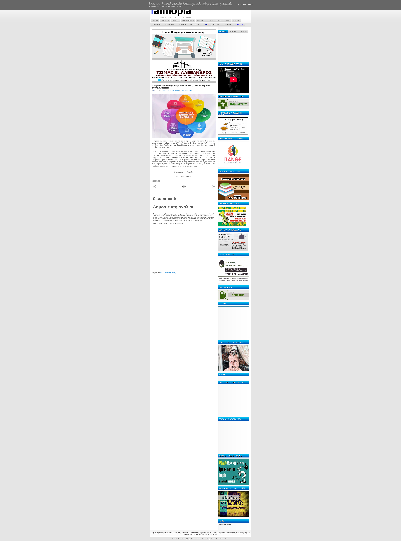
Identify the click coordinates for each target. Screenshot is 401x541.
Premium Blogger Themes (208, 538)
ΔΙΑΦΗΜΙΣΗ (233, 31)
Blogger (214, 534)
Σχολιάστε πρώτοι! (186, 90)
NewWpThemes (182, 538)
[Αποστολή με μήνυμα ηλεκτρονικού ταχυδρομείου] (153, 181)
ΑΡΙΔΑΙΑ (170, 90)
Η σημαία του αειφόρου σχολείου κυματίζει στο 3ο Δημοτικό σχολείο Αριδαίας (181, 86)
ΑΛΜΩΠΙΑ (164, 90)
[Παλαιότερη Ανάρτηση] (214, 187)
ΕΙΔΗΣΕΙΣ (176, 90)
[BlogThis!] (155, 181)
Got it (250, 5)
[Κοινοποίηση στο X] (157, 181)
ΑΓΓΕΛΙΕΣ (244, 31)
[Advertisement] (233, 47)
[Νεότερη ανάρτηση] (154, 187)
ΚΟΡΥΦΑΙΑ (222, 31)
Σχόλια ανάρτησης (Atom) (168, 272)
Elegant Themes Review (222, 538)
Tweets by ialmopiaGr (224, 524)
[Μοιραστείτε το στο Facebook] (159, 181)
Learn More (241, 5)
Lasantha (199, 538)
